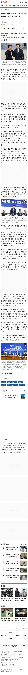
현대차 (9, 385)
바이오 (24, 632)
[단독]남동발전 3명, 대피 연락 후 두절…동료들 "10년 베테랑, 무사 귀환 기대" (13, 577)
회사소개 (5, 645)
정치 (2, 10)
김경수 (9, 382)
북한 (17, 628)
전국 (3, 628)
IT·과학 (17, 632)
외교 (10, 628)
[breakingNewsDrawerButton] (22, 2)
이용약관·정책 (22, 645)
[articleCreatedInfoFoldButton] (17, 25)
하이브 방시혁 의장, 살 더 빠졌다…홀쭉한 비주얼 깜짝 (12, 563)
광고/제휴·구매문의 (12, 645)
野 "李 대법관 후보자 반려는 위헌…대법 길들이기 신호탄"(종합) (11, 396)
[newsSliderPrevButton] (21, 544)
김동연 (3, 385)
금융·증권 (24, 628)
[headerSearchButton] (20, 2)
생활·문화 (3, 635)
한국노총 (22, 385)
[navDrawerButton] (25, 2)
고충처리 (14, 647)
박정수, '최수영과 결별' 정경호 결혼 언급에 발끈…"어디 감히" (13, 549)
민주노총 (15, 385)
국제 (24, 625)
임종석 (20, 382)
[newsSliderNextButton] (25, 544)
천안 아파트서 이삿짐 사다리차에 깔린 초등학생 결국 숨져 (13, 570)
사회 (10, 625)
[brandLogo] (4, 1)
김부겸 (14, 382)
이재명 (3, 382)
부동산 (10, 632)
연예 (2, 586)
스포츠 (3, 606)
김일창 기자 (6, 22)
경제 (17, 625)
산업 (3, 632)
